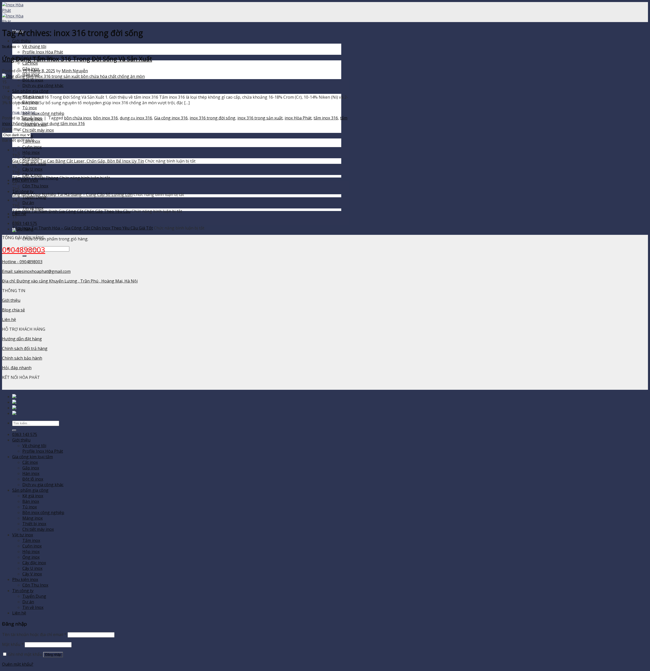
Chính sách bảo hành (22, 358)
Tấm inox (31, 540)
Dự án (28, 202)
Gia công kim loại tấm (32, 457)
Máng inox (32, 518)
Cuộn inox (32, 147)
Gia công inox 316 (171, 118)
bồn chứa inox (77, 118)
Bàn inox (30, 501)
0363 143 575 (24, 223)
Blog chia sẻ (13, 310)
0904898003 (23, 249)
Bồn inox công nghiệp (43, 113)
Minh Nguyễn (75, 71)
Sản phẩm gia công (30, 91)
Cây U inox (32, 169)
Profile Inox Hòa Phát (42, 52)
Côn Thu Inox (35, 186)
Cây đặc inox (34, 563)
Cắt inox (30, 63)
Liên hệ (9, 319)
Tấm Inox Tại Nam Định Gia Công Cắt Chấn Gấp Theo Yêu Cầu (71, 211)
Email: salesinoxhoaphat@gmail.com (36, 271)
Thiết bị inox (34, 523)
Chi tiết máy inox (38, 130)
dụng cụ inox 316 (136, 118)
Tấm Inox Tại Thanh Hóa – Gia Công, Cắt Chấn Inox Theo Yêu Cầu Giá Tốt (82, 228)
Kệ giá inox (32, 496)
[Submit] (24, 256)
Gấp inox (30, 468)
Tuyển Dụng (34, 596)
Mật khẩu (13, 644)
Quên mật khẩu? (17, 664)
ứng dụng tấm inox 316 (63, 123)
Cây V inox (32, 175)
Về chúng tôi (34, 46)
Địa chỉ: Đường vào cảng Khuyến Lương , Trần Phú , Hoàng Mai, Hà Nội (70, 281)
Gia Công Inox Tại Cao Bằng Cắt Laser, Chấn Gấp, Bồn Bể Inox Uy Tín (78, 161)
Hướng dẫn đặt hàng (22, 339)
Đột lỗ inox (32, 80)
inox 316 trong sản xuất (260, 118)
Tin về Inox (32, 208)
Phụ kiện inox (25, 579)
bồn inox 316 (105, 118)
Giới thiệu (21, 41)
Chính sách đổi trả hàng (24, 348)
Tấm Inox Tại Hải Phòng (35, 178)
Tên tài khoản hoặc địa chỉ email (34, 634)
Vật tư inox (22, 535)
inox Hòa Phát (298, 118)
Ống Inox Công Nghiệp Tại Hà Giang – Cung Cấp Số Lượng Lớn (72, 194)
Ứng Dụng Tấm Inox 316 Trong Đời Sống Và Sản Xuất (77, 59)
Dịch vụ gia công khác (42, 85)
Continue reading (21, 112)
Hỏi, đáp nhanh (16, 367)
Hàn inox (30, 473)
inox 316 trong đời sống (212, 118)
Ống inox (31, 158)
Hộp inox (31, 152)
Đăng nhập (53, 655)
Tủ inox (29, 108)
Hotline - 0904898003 (22, 261)
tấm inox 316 (326, 118)
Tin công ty (23, 191)
